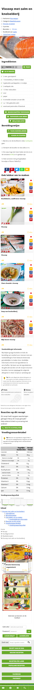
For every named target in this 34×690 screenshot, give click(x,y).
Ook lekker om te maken (14, 517)
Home (3, 529)
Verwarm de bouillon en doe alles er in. (16, 148)
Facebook (17, 674)
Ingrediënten (10, 513)
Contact (21, 684)
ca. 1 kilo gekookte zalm (11, 103)
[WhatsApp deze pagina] (22, 169)
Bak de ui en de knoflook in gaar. (17, 142)
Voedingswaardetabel (13, 523)
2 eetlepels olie (8, 86)
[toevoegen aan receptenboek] (30, 551)
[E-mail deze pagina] (27, 169)
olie (27, 141)
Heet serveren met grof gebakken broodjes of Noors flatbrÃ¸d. (14, 160)
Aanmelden (24, 636)
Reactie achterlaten (12, 428)
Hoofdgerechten (8, 534)
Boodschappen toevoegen (18, 112)
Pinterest (16, 678)
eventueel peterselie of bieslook (14, 106)
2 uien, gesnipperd (9, 76)
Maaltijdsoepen (15, 21)
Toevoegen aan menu (18, 117)
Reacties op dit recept (13, 521)
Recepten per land (16, 661)
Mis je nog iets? (18, 121)
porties (6, 26)
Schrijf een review (9, 34)
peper (5, 96)
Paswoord (6, 631)
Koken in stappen (18, 135)
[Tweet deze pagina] (17, 169)
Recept (5, 532)
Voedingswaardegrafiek (17, 525)
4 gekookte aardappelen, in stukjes (15, 83)
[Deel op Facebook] (31, 187)
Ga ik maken (9, 72)
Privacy (26, 684)
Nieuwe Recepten (16, 653)
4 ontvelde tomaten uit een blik (13, 100)
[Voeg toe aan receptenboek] (31, 184)
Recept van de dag (16, 648)
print (28, 67)
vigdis (15, 32)
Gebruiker (6, 627)
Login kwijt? (9, 636)
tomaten (9, 154)
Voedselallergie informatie (18, 519)
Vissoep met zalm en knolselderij (13, 511)
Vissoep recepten (9, 24)
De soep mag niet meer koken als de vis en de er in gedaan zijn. (17, 153)
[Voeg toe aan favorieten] (31, 180)
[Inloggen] (29, 631)
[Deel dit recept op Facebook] (7, 169)
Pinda (5, 390)
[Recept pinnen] (31, 191)
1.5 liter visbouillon (9, 90)
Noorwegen (14, 18)
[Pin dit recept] (12, 169)
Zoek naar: (5, 642)
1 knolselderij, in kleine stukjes (13, 80)
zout (4, 93)
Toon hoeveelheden (18, 131)
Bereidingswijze (11, 515)
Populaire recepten (17, 665)
